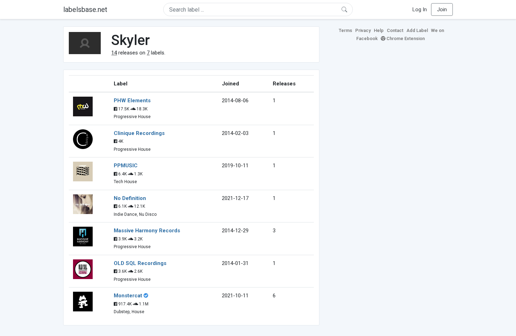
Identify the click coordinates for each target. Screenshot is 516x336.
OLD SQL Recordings (140, 263)
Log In (419, 9)
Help (379, 30)
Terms (345, 30)
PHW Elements (132, 100)
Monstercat (128, 295)
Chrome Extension (405, 38)
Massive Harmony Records (147, 230)
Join (442, 9)
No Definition (130, 198)
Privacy (363, 30)
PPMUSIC (126, 165)
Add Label (417, 30)
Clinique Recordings (139, 133)
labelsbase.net (85, 9)
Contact (395, 30)
